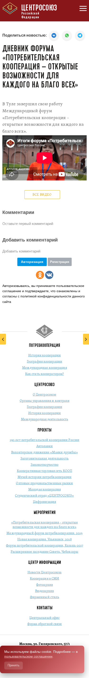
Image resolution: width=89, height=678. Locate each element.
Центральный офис (44, 618)
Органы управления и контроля (45, 401)
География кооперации (44, 362)
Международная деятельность (44, 419)
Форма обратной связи (44, 624)
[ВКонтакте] (49, 275)
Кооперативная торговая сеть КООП (44, 471)
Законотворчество (45, 465)
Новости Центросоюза (45, 573)
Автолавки (44, 446)
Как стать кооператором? (44, 374)
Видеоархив (44, 591)
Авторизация (32, 262)
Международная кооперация (44, 368)
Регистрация (59, 262)
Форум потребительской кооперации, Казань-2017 (44, 546)
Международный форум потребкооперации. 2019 (44, 533)
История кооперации (44, 356)
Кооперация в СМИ (44, 579)
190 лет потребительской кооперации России (44, 440)
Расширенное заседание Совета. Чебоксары (44, 552)
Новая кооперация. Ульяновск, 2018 (44, 540)
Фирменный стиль (44, 597)
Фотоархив (44, 585)
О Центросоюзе (44, 395)
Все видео (42, 195)
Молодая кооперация (44, 490)
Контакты (44, 608)
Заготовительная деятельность (44, 459)
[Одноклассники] (40, 275)
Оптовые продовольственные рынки (44, 483)
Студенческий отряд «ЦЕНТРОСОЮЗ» (44, 496)
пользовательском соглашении (28, 656)
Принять (13, 665)
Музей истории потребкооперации (45, 477)
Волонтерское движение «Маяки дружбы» (44, 452)
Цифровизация (44, 502)
